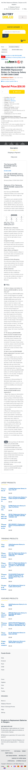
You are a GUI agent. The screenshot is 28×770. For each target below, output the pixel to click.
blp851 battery (9, 753)
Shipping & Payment (15, 7)
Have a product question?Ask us (10, 81)
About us (3, 700)
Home (2, 47)
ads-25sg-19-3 (22, 755)
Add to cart (18, 91)
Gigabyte (3, 682)
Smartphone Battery (14, 47)
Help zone (14, 157)
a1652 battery (11, 761)
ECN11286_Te (10, 99)
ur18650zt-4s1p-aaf (21, 761)
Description (14, 148)
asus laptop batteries (11, 755)
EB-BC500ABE (7, 171)
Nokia (2, 658)
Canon (2, 679)
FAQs (25, 9)
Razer (2, 664)
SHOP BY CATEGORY (13, 27)
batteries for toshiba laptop (19, 758)
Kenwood (3, 661)
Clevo (2, 685)
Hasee (2, 669)
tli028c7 (24, 751)
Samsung (4, 49)
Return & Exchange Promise (12, 9)
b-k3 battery (17, 751)
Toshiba (3, 691)
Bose (2, 688)
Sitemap (3, 712)
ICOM (2, 666)
